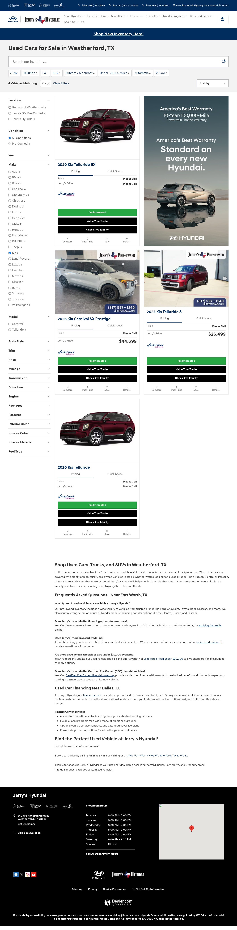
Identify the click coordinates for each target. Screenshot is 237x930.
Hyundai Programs (173, 16)
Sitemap (77, 889)
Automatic (142, 73)
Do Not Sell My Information (148, 889)
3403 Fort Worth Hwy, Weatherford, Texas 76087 (157, 755)
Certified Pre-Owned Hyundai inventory (90, 675)
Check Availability (97, 229)
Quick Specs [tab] (114, 171)
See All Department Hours (102, 854)
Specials (151, 16)
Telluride (30, 73)
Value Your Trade (97, 221)
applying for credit (209, 625)
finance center (92, 695)
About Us (69, 22)
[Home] (14, 19)
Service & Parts (199, 16)
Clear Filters (61, 83)
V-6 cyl (161, 73)
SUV (56, 73)
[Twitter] (21, 874)
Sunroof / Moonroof (80, 73)
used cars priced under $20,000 (163, 659)
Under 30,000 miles (114, 73)
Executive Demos (97, 16)
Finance (135, 16)
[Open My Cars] (221, 20)
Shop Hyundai (72, 16)
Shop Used (117, 16)
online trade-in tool (208, 642)
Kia (44, 83)
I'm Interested (97, 212)
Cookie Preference (114, 889)
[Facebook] (16, 874)
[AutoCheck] (66, 194)
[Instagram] (27, 874)
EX (45, 73)
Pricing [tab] (75, 171)
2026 (14, 73)
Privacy (92, 889)
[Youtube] (33, 874)
